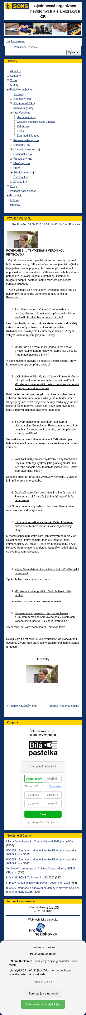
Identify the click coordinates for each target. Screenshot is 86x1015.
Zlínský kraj (20, 181)
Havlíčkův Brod (26, 117)
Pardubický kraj (22, 158)
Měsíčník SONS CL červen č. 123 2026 (30, 877)
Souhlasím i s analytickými (43, 1004)
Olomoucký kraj (22, 154)
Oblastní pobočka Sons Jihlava (36, 121)
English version (15, 41)
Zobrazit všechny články (64, 705)
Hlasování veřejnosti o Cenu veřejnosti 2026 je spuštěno (40, 841)
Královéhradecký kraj (26, 140)
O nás (13, 80)
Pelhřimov (23, 126)
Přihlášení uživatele (26, 47)
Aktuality (15, 71)
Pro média (16, 195)
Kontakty (15, 75)
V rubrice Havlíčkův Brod (22, 705)
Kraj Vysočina (21, 112)
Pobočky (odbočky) (21, 89)
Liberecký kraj (21, 144)
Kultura (14, 200)
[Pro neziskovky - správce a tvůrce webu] (43, 929)
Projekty (15, 204)
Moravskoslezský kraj (26, 149)
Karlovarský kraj (23, 108)
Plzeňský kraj (21, 163)
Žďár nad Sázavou (28, 135)
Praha (16, 167)
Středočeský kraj (23, 172)
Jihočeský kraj (22, 98)
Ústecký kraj (21, 177)
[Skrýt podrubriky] (8, 89)
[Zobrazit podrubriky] (8, 75)
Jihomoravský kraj (24, 103)
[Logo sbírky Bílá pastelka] (43, 749)
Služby (14, 85)
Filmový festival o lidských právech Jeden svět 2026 (38, 882)
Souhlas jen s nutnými (43, 993)
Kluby (13, 186)
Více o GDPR (43, 981)
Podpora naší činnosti (23, 190)
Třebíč (21, 131)
